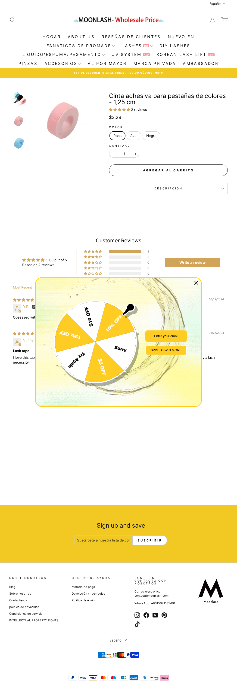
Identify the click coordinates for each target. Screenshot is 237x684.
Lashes (135, 45)
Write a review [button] (192, 262)
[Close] (196, 282)
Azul (133, 136)
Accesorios (60, 63)
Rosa (117, 136)
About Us (81, 36)
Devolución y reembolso (88, 593)
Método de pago (83, 587)
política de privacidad (24, 607)
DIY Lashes (174, 45)
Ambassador (200, 63)
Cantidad (119, 145)
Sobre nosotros (20, 593)
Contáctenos (18, 600)
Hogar (52, 36)
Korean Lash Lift (185, 54)
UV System (130, 54)
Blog (12, 587)
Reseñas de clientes (131, 36)
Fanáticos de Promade (79, 45)
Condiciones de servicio (26, 613)
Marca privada (155, 63)
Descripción (168, 188)
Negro (151, 136)
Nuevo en (181, 36)
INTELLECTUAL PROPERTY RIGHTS (33, 620)
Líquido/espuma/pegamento (61, 54)
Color (116, 127)
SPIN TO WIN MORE (166, 350)
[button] (120, 109)
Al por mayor (107, 63)
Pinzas (28, 63)
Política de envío (83, 600)
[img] (23, 300)
